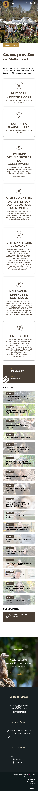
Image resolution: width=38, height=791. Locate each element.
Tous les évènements (19, 627)
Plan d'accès (20, 762)
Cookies (32, 786)
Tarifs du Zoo (21, 759)
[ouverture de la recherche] (34, 3)
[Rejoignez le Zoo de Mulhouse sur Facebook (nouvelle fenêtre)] (26, 3)
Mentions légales (29, 777)
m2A (29, 774)
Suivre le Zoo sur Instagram (20, 734)
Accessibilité (31, 779)
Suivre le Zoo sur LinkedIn (20, 737)
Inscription (19, 674)
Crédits (32, 783)
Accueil (6, 45)
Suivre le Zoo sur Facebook (20, 730)
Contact (32, 788)
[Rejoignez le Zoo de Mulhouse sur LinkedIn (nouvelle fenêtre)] (31, 3)
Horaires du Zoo (20, 756)
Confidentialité (30, 781)
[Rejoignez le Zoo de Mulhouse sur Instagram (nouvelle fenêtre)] (28, 3)
